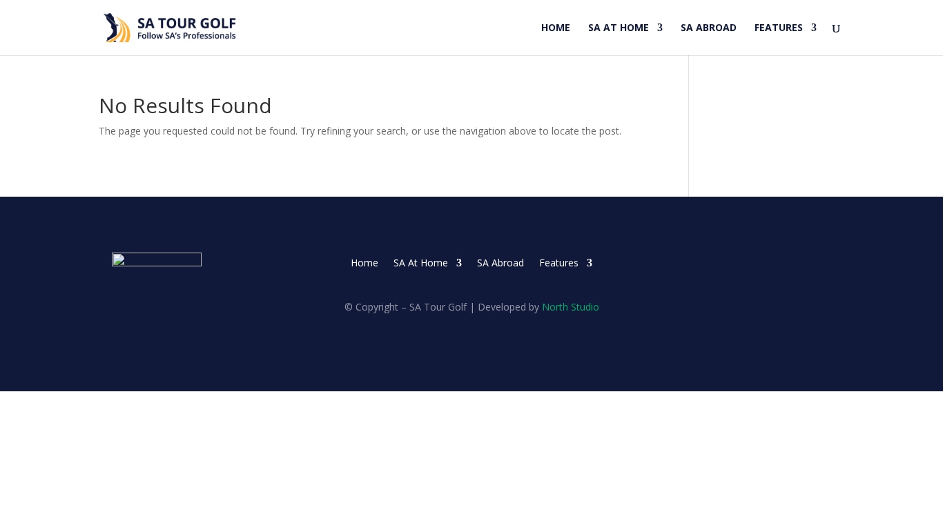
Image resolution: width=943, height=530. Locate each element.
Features (779, 28)
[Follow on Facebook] (772, 264)
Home (555, 28)
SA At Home (618, 28)
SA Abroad (709, 28)
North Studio (570, 306)
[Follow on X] (800, 264)
